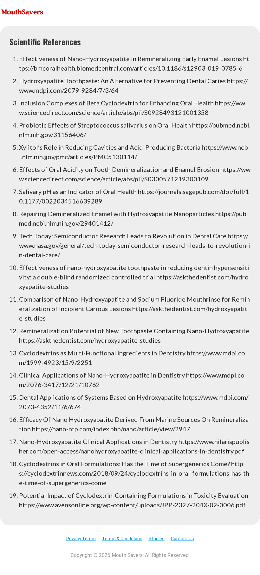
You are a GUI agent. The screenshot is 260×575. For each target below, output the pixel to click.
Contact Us (182, 538)
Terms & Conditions (122, 538)
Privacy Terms (81, 538)
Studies (157, 538)
